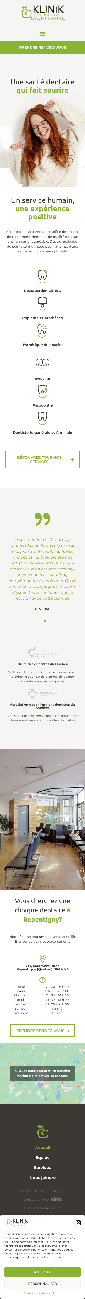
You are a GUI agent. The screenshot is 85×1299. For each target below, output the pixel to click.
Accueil (42, 1147)
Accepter (42, 1272)
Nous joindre (42, 1177)
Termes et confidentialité (40, 1293)
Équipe (42, 1157)
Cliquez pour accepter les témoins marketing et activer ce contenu (42, 1073)
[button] (78, 1223)
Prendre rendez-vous (42, 47)
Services (42, 1167)
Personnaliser (42, 1284)
